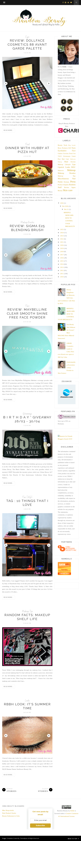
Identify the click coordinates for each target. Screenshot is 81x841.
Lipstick (61, 167)
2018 (62, 251)
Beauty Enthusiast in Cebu (11, 816)
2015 (62, 261)
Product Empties (63, 185)
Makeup (71, 170)
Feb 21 (66, 209)
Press (73, 181)
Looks (27, 700)
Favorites (66, 153)
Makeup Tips (27, 611)
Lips (74, 164)
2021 (62, 242)
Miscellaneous (63, 179)
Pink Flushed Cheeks (9, 813)
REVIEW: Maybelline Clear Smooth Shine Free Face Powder (27, 313)
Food (27, 144)
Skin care (67, 190)
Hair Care (65, 159)
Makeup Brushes (27, 222)
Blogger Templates (7, 838)
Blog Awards (72, 145)
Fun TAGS (27, 497)
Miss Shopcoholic (8, 810)
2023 (62, 236)
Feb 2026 (65, 206)
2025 (62, 229)
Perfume (66, 182)
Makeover (61, 170)
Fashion (60, 153)
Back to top (72, 838)
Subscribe (40, 825)
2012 (62, 270)
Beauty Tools (62, 145)
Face (27, 306)
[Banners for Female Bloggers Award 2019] (67, 439)
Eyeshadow (62, 151)
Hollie (72, 811)
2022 (62, 239)
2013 (62, 267)
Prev (5, 83)
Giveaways (27, 413)
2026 (62, 203)
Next (48, 83)
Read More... (9, 130)
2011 (62, 273)
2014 (62, 264)
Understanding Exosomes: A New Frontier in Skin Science (66, 367)
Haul (66, 162)
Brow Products (63, 148)
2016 (62, 258)
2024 (62, 232)
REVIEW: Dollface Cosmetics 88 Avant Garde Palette (27, 44)
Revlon (66, 187)
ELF (69, 148)
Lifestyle (68, 164)
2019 (62, 248)
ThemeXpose (24, 838)
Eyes (27, 37)
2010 (62, 277)
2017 (62, 255)
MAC (73, 167)
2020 (62, 245)
